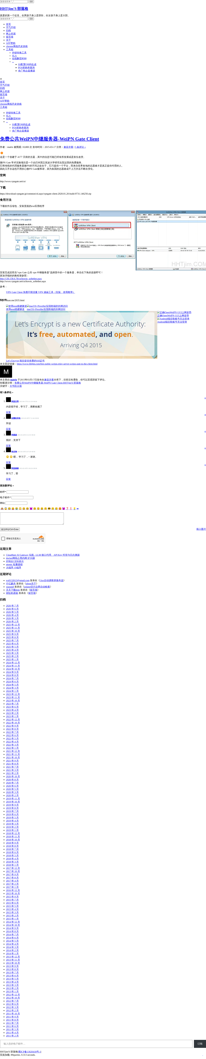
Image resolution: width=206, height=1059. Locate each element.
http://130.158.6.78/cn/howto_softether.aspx (21, 278)
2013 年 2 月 (12, 988)
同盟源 (14, 435)
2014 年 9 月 (12, 928)
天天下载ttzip (13, 590)
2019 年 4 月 (12, 820)
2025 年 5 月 (12, 647)
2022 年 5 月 (12, 738)
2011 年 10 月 (13, 1013)
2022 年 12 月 (13, 719)
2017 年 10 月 (13, 871)
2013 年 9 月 (12, 966)
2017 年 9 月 (12, 874)
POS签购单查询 (26, 67)
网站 (2, 503)
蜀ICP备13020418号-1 (29, 1051)
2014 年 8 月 (12, 931)
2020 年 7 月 (12, 782)
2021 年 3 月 (12, 770)
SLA (14, 55)
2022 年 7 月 (12, 732)
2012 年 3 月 (12, 1007)
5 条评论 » (80, 147)
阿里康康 (15, 468)
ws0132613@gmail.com (17, 580)
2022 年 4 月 (12, 741)
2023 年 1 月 (12, 716)
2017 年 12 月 (13, 868)
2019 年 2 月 (12, 827)
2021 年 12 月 (13, 751)
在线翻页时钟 (19, 58)
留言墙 (9, 37)
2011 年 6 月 (12, 1026)
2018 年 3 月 (12, 862)
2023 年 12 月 (13, 694)
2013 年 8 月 (12, 969)
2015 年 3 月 (12, 912)
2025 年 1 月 (12, 659)
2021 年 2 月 (12, 773)
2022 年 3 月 (12, 745)
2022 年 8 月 (12, 729)
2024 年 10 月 (13, 669)
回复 (8, 412)
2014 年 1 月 (12, 953)
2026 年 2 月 (12, 621)
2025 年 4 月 (12, 650)
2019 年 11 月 (13, 798)
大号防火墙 (16, 386)
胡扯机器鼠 (12, 593)
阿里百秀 (15, 401)
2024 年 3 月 (12, 688)
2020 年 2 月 (12, 795)
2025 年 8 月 (12, 637)
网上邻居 (11, 33)
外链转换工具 (19, 52)
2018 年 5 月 (12, 855)
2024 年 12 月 (13, 662)
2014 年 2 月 (12, 950)
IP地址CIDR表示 (15, 561)
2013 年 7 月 (12, 972)
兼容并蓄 (68, 147)
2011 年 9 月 (12, 1016)
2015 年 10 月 (13, 893)
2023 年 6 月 (12, 707)
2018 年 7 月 (12, 849)
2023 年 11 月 (13, 697)
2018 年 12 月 (13, 833)
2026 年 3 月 (12, 618)
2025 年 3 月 (12, 653)
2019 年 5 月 (12, 817)
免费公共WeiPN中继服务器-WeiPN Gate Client (49, 139)
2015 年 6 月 (12, 903)
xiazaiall (10, 586)
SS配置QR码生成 (27, 64)
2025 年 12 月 (13, 624)
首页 (8, 24)
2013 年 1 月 (12, 991)
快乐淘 (14, 452)
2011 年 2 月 (12, 1035)
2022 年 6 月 (12, 735)
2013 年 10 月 (13, 963)
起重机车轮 (16, 418)
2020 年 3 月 (12, 792)
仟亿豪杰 (11, 583)
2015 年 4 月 (12, 909)
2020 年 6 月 (12, 786)
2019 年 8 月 (12, 808)
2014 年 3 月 (12, 947)
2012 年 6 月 (12, 1004)
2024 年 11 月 (13, 665)
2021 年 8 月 (12, 764)
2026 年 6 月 (12, 609)
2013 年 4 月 (12, 982)
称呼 (3, 492)
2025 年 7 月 (12, 640)
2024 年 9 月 (12, 672)
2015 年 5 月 (12, 906)
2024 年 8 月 (12, 675)
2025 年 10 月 (13, 631)
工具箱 (9, 49)
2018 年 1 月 (12, 865)
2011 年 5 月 (12, 1029)
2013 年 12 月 (13, 956)
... (13, 61)
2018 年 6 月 (12, 852)
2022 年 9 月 (12, 726)
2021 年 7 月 (12, 767)
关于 (8, 40)
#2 (205, 448)
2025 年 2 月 (12, 656)
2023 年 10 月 (13, 700)
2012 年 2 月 (12, 1010)
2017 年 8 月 (12, 877)
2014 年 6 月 (12, 937)
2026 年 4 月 (12, 615)
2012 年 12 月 (13, 994)
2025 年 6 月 (12, 643)
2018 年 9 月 (12, 843)
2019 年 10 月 (13, 801)
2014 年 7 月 (12, 934)
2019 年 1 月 (12, 830)
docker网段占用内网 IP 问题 (20, 558)
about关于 (31, 583)
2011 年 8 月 (12, 1020)
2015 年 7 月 (12, 899)
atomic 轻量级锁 (14, 564)
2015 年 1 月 (12, 918)
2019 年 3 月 (12, 824)
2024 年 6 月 (12, 681)
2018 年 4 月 (12, 858)
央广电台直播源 (26, 70)
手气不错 (11, 27)
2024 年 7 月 (12, 678)
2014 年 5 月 (12, 941)
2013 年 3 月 (12, 985)
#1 (205, 465)
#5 (205, 398)
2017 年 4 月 (12, 881)
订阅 (200, 1043)
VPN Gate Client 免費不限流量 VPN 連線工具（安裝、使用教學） (40, 292)
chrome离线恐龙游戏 (17, 46)
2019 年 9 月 (12, 805)
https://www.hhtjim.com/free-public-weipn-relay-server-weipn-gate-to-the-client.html (57, 364)
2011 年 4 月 (12, 1032)
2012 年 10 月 (13, 998)
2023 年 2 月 (12, 713)
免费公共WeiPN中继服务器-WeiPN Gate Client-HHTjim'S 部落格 (47, 383)
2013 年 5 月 (12, 979)
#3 (205, 431)
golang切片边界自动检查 (37, 586)
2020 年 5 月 (12, 789)
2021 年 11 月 (13, 754)
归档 (8, 30)
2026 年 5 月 (12, 612)
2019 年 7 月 (12, 811)
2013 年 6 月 (12, 975)
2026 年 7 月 (12, 605)
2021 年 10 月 (13, 757)
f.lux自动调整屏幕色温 (51, 580)
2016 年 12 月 (13, 890)
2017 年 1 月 (12, 887)
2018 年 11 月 (13, 836)
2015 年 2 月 (12, 915)
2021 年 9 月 (12, 760)
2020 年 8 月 (12, 779)
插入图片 (201, 529)
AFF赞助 (10, 43)
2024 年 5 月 (12, 684)
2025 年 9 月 (12, 634)
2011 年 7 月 (12, 1023)
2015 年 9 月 (12, 896)
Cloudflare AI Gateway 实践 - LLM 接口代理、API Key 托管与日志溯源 (43, 555)
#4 (205, 415)
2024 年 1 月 (12, 691)
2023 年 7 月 (12, 703)
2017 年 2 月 (12, 884)
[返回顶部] (202, 1054)
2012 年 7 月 (12, 1001)
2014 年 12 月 (13, 922)
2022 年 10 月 (13, 722)
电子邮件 (5, 497)
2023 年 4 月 (12, 710)
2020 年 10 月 (13, 776)
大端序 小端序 (13, 567)
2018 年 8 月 (12, 846)
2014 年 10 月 (13, 925)
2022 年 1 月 (12, 748)
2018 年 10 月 (13, 839)
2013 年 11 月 (13, 960)
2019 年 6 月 (12, 814)
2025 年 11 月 (13, 628)
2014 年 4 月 (12, 944)
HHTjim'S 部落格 (14, 9)
